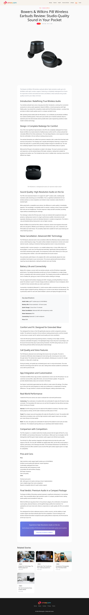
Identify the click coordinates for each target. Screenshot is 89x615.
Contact (44, 606)
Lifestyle (72, 2)
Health (59, 2)
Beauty (50, 2)
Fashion (55, 2)
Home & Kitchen (65, 2)
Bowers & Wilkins (46, 8)
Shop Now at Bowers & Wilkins (44, 532)
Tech (76, 2)
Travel (80, 2)
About (39, 606)
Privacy (49, 606)
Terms (53, 606)
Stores (35, 606)
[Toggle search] (84, 2)
